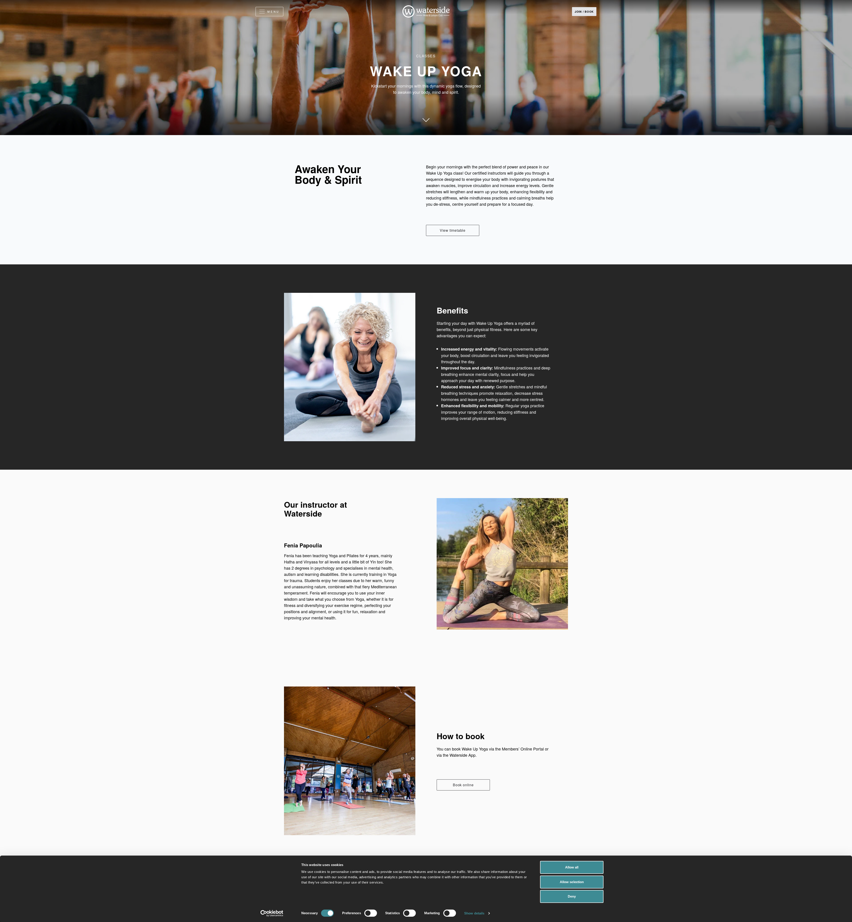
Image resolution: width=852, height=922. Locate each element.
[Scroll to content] (426, 130)
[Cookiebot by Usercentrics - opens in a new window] (271, 913)
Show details (474, 913)
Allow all (572, 867)
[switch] (370, 913)
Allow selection (572, 882)
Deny (572, 896)
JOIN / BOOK (584, 12)
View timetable (452, 230)
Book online (463, 784)
